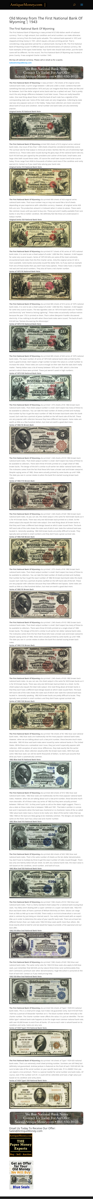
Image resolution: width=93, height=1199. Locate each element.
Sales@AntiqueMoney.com (20, 63)
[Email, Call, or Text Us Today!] (46, 73)
